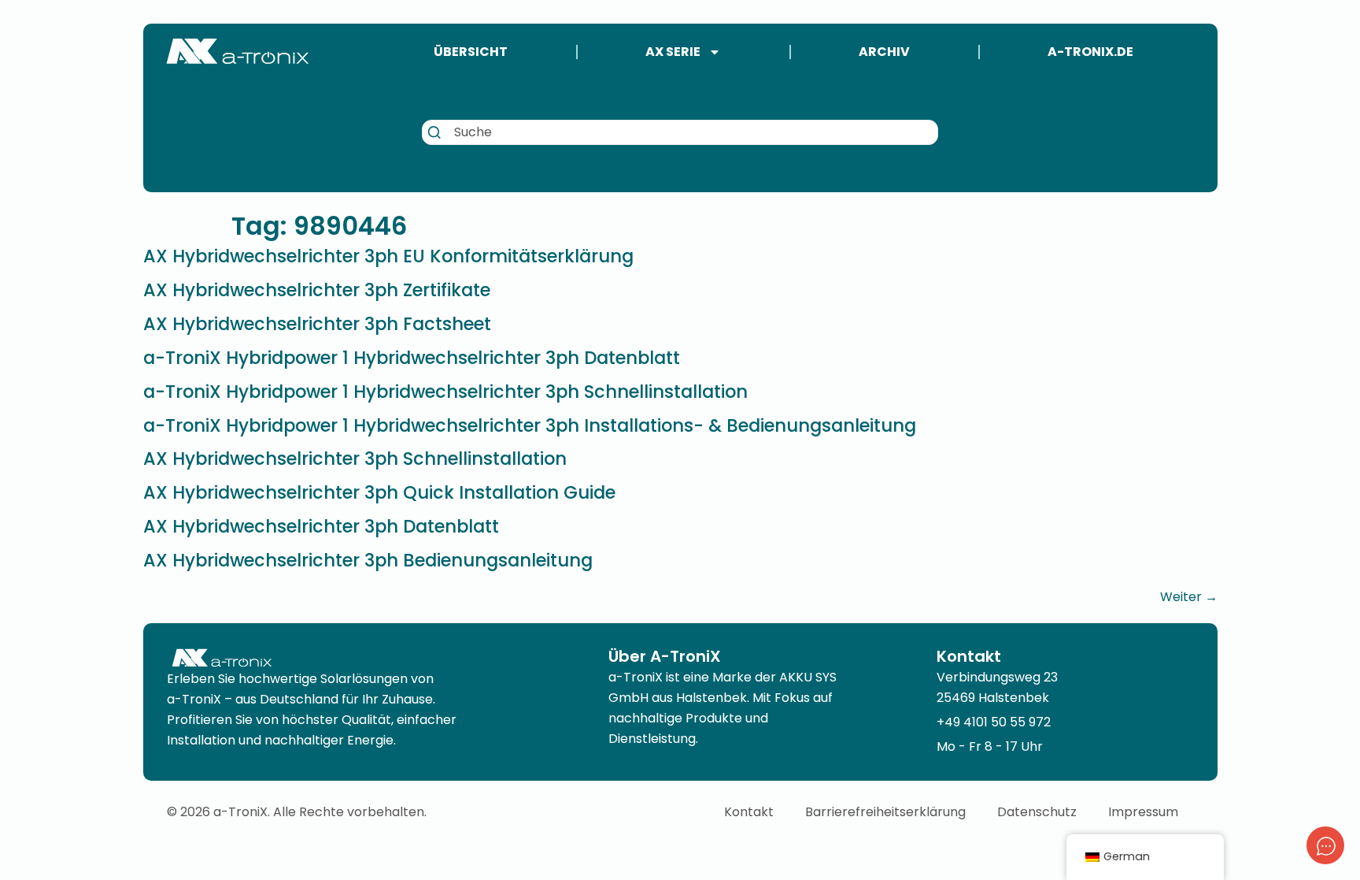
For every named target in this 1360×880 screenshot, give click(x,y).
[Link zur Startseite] (237, 51)
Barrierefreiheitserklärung (885, 812)
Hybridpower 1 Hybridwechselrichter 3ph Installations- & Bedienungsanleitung (529, 425)
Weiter (1189, 597)
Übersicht (471, 52)
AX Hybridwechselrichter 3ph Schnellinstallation (355, 458)
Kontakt (749, 812)
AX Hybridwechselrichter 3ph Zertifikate (316, 290)
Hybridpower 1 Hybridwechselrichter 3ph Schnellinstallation (445, 391)
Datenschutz (1037, 812)
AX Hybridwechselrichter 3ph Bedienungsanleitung (368, 560)
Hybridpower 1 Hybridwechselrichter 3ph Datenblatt (411, 357)
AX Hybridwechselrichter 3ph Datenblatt (321, 526)
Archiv (884, 52)
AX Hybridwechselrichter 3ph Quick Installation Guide (379, 492)
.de (1090, 52)
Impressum (1143, 812)
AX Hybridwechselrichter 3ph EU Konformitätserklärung (388, 256)
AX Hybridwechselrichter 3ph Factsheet (317, 323)
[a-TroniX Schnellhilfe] (1325, 845)
